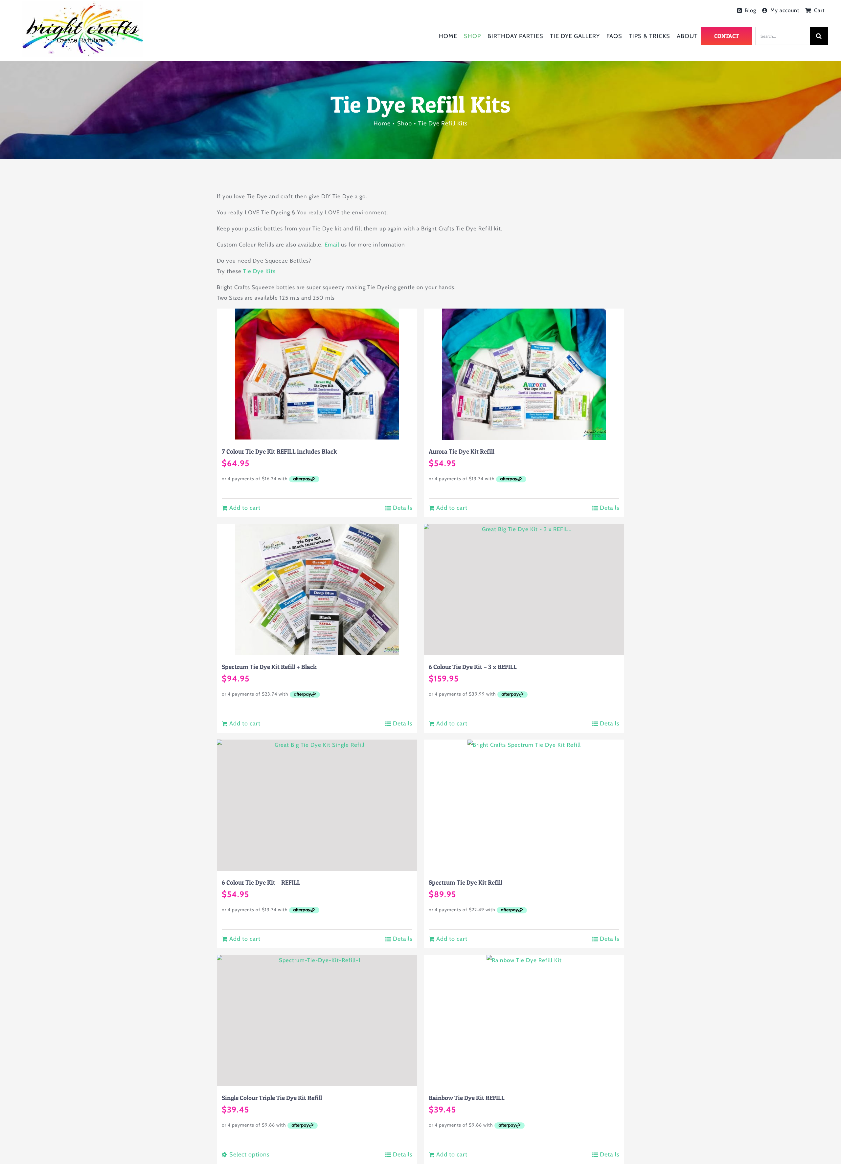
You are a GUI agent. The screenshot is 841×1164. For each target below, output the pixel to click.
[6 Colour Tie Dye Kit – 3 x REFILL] (524, 589)
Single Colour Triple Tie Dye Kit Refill (272, 1098)
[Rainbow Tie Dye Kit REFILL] (524, 1020)
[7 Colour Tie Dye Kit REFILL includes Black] (317, 374)
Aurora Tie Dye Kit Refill (461, 451)
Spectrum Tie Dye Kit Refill (465, 882)
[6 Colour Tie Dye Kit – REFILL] (317, 805)
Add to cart (245, 507)
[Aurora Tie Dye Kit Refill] (524, 374)
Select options (249, 1154)
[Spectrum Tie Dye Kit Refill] (524, 805)
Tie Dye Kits (259, 271)
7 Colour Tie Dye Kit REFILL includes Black (279, 451)
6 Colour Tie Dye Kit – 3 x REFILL (473, 667)
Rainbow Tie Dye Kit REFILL (467, 1098)
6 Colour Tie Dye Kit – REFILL (261, 882)
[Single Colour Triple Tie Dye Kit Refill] (317, 1020)
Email (332, 244)
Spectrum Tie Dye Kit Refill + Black (269, 667)
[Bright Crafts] (82, 4)
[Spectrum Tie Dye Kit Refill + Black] (317, 589)
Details (402, 507)
